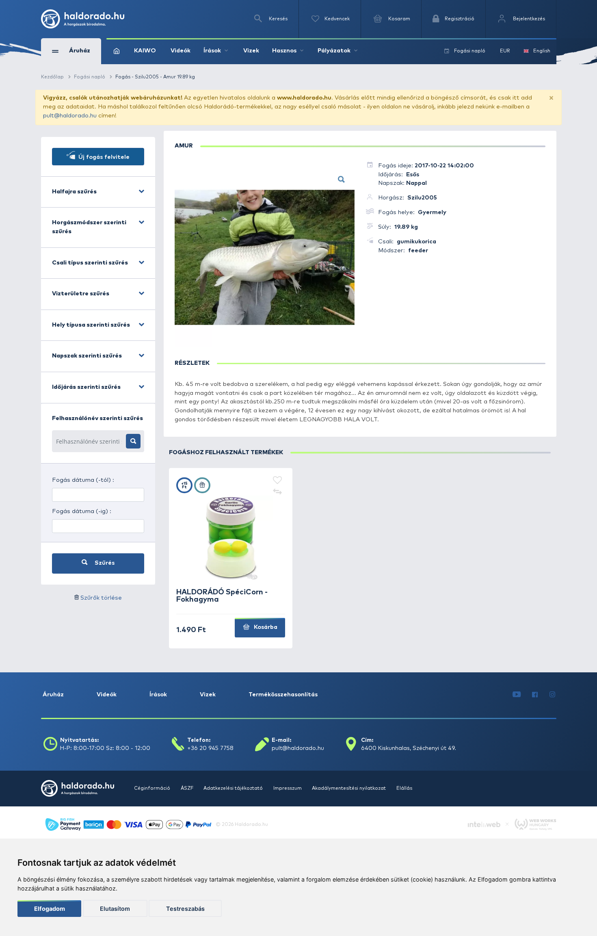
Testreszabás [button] (185, 908)
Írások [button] (212, 51)
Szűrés (104, 563)
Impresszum (288, 788)
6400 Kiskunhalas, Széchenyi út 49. (408, 748)
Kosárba (264, 627)
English (541, 51)
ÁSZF (188, 788)
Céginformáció (152, 788)
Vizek (251, 51)
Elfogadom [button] (49, 908)
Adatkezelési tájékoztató (233, 788)
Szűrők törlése (101, 598)
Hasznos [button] (284, 51)
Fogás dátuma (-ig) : (81, 511)
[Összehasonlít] (277, 491)
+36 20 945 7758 (210, 748)
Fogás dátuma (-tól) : (83, 480)
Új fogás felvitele (103, 157)
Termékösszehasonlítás (283, 695)
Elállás (404, 788)
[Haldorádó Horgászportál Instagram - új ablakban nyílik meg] (552, 695)
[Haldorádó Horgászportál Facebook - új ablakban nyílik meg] (535, 695)
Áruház (53, 695)
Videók (180, 51)
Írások (158, 695)
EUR (505, 51)
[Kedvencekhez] (277, 480)
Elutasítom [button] (115, 908)
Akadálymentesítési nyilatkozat (349, 788)
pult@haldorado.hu (70, 116)
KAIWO (145, 51)
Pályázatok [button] (334, 51)
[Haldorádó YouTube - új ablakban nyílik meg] (516, 695)
